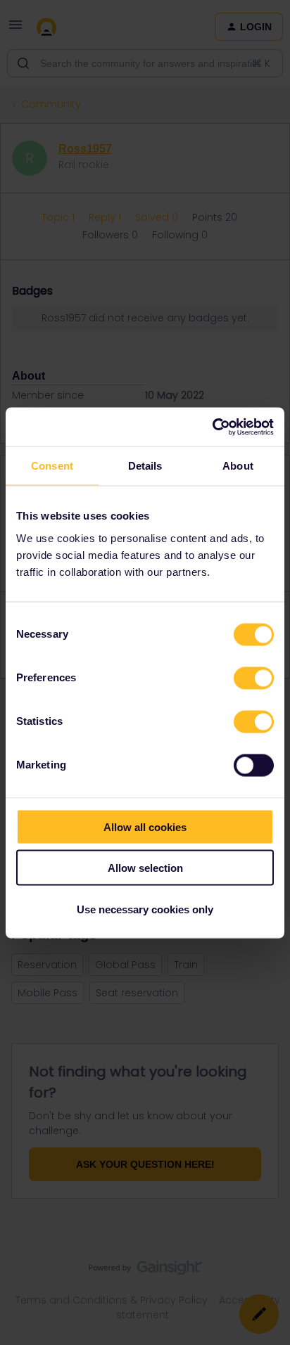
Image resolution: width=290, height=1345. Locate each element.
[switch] (254, 678)
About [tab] (237, 466)
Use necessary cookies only (145, 909)
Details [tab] (145, 466)
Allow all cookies (145, 826)
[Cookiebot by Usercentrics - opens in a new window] (212, 427)
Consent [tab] (52, 466)
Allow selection (145, 868)
